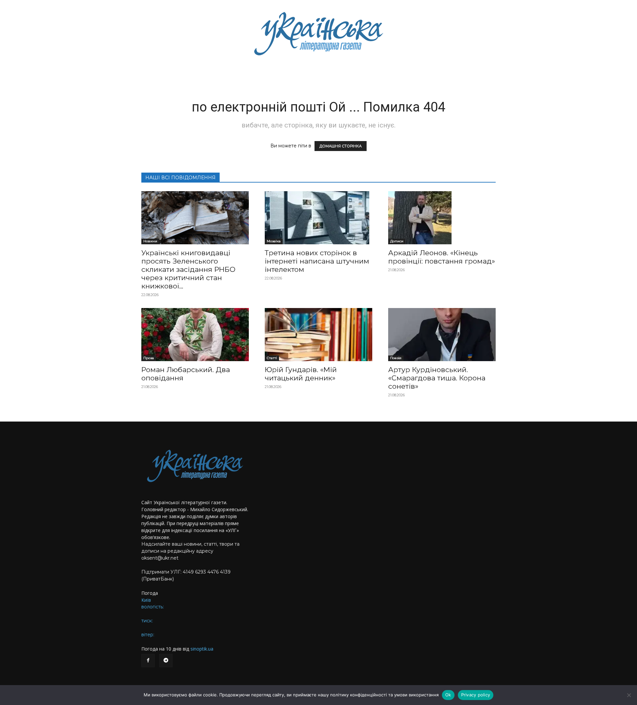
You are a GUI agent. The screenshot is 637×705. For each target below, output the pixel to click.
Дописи (396, 241)
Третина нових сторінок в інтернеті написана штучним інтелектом (317, 261)
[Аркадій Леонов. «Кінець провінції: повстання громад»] (442, 217)
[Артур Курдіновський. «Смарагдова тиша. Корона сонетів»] (442, 334)
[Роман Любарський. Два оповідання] (195, 334)
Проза (148, 358)
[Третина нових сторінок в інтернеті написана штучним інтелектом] (318, 217)
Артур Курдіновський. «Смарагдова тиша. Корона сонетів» (436, 377)
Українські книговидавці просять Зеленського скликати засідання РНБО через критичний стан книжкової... (188, 269)
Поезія (395, 358)
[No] (628, 695)
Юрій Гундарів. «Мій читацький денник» (301, 373)
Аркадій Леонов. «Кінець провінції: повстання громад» (441, 257)
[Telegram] (166, 660)
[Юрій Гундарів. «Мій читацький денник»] (318, 334)
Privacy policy (475, 694)
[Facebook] (148, 660)
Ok (448, 694)
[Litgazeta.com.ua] (318, 33)
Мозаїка (274, 241)
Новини (150, 241)
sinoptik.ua (201, 649)
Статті (272, 358)
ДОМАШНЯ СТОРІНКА (340, 146)
